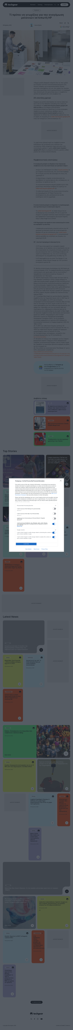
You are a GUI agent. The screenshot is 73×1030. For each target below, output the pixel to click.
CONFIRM (26, 543)
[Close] (61, 481)
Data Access (36, 549)
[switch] (54, 509)
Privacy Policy (44, 549)
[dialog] (36, 515)
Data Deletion (28, 549)
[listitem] (36, 505)
